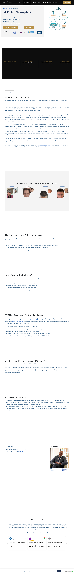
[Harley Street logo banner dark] (8, 2)
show (12, 92)
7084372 (23, 449)
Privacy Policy (53, 571)
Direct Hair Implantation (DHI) (45, 145)
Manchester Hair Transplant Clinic (30, 319)
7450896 (20, 451)
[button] (66, 543)
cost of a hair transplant (17, 321)
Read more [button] (31, 548)
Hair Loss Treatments (9, 8)
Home (4, 8)
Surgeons (52, 470)
